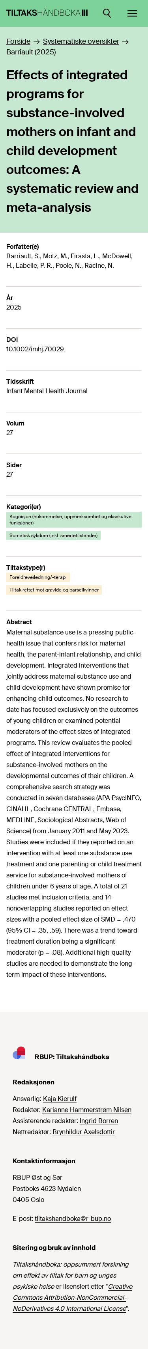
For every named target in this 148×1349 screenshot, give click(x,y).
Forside (18, 41)
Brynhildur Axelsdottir (83, 1132)
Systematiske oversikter (81, 41)
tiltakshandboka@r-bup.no (73, 1219)
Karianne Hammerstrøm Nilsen (86, 1110)
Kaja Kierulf (60, 1099)
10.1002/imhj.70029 (35, 349)
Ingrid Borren (99, 1121)
